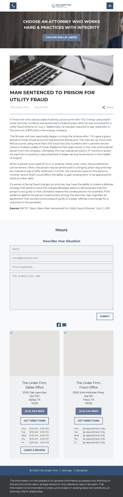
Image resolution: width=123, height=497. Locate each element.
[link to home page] (61, 5)
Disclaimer (81, 470)
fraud (48, 164)
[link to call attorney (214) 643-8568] (13, 5)
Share (109, 107)
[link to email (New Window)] (64, 324)
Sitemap (67, 470)
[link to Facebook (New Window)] (59, 324)
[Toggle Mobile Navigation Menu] (109, 5)
